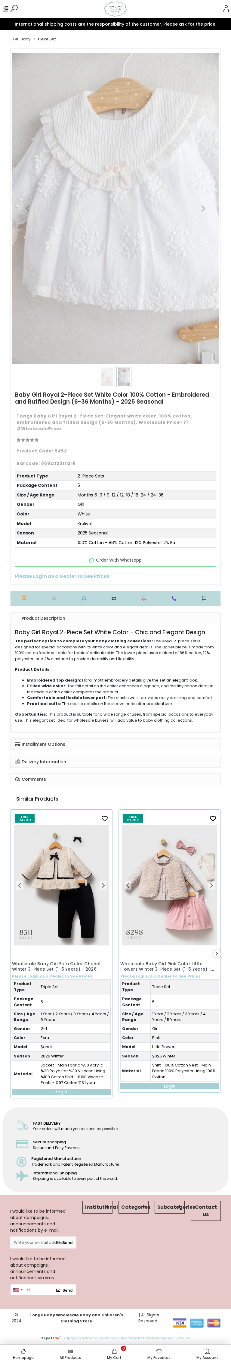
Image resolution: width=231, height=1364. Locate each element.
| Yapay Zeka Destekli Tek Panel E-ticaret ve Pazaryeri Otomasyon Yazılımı (115, 1337)
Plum (157, 988)
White (84, 514)
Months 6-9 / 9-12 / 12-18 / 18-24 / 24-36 (121, 495)
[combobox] (17, 1289)
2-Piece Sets (91, 476)
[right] (217, 953)
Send (67, 1243)
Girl (81, 504)
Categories (135, 1207)
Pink (48, 1038)
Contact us (206, 1211)
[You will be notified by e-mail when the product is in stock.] (145, 598)
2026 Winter (55, 1056)
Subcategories (171, 1207)
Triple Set (53, 987)
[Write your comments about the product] (85, 598)
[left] (14, 953)
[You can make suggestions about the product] (205, 598)
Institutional (98, 1207)
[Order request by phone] (175, 598)
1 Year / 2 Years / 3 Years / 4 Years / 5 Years (70, 1017)
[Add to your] (115, 598)
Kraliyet (85, 524)
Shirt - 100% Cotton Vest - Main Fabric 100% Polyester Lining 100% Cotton (75, 1071)
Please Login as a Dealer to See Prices (52, 976)
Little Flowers (56, 1047)
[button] (27, 208)
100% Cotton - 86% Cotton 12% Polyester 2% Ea (126, 543)
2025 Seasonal (93, 533)
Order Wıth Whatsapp (119, 560)
